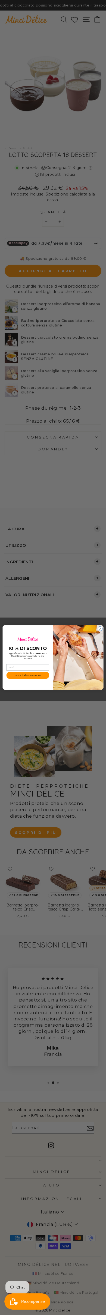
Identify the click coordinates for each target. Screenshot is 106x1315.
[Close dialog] (100, 628)
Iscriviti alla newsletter (28, 675)
